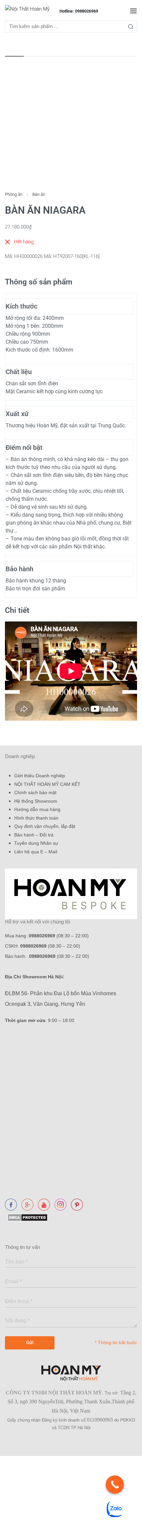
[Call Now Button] (115, 1484)
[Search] (130, 26)
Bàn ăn (38, 194)
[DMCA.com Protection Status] (26, 1217)
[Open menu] (133, 11)
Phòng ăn (13, 194)
